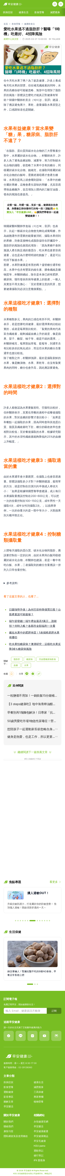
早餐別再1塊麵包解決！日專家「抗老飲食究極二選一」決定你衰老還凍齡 (31, 713)
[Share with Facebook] (32, 673)
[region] (32, 210)
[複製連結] (38, 673)
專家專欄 (38, 1096)
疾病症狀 (8, 1082)
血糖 (16, 665)
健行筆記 (38, 1155)
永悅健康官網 (41, 1121)
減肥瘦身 (38, 1087)
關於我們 (8, 1121)
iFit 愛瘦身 (39, 1160)
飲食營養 (16, 24)
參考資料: (12, 583)
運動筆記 (38, 1150)
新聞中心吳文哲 (11, 39)
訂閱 (54, 1010)
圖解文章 (8, 1101)
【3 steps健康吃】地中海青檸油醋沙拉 (31, 704)
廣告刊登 (8, 1131)
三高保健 (38, 1091)
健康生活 (38, 1082)
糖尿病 (29, 659)
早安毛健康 (40, 1140)
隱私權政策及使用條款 (16, 1136)
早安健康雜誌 (41, 1136)
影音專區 (8, 1096)
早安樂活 (8, 1106)
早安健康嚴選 (41, 1131)
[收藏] (11, 673)
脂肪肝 (17, 659)
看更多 (54, 881)
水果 (26, 665)
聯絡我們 (8, 1126)
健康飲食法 (29, 24)
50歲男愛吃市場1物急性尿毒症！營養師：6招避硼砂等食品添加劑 (31, 721)
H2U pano (39, 1145)
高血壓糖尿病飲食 (47, 659)
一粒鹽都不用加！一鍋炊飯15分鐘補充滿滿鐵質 (32, 696)
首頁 (6, 24)
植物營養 (38, 1101)
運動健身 (8, 1091)
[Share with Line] (26, 673)
